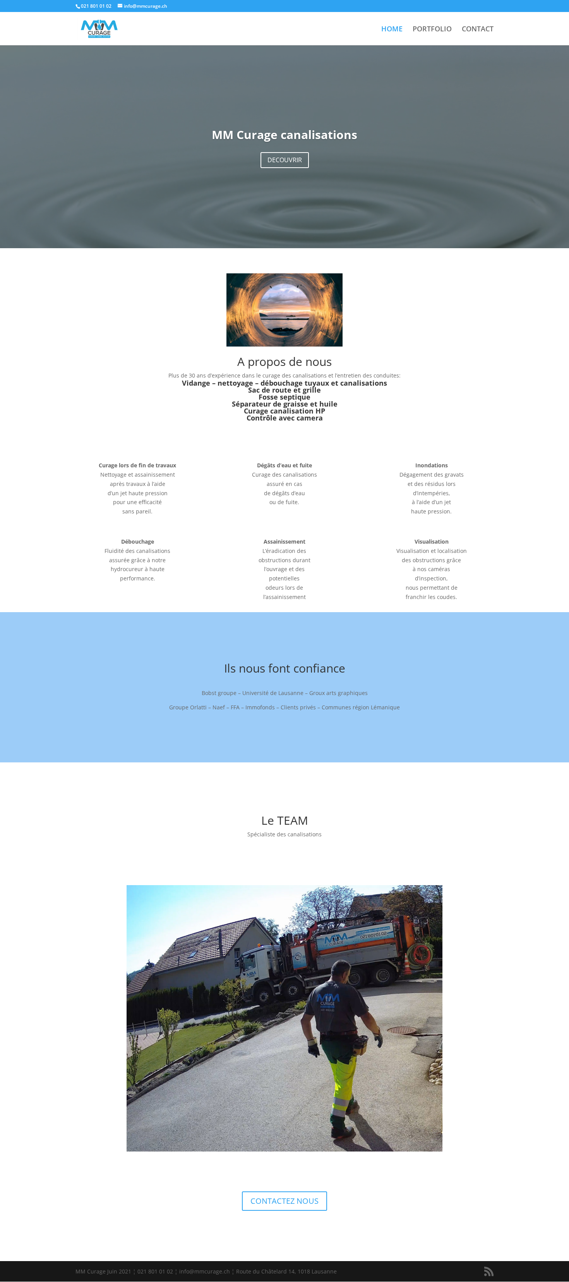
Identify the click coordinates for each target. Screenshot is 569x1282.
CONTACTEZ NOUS (284, 1201)
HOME (392, 29)
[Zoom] (284, 1149)
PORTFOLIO (432, 29)
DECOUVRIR (284, 160)
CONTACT (478, 29)
